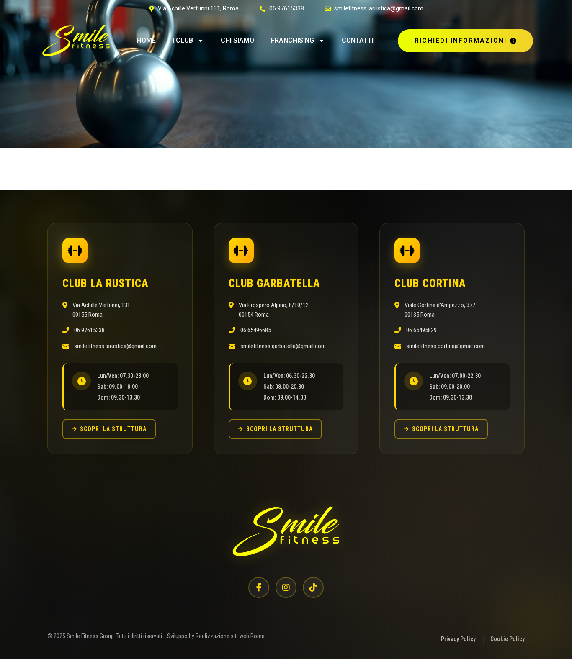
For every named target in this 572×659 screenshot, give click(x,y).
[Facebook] (258, 587)
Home (146, 40)
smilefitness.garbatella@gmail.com (283, 346)
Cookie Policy (507, 639)
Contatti (358, 40)
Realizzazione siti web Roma (230, 636)
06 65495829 (421, 330)
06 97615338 (89, 330)
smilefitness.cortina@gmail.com (445, 346)
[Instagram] (286, 587)
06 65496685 (255, 330)
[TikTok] (313, 587)
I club (183, 40)
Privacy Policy (458, 639)
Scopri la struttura (113, 429)
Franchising (292, 40)
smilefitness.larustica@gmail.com (115, 346)
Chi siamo (237, 40)
